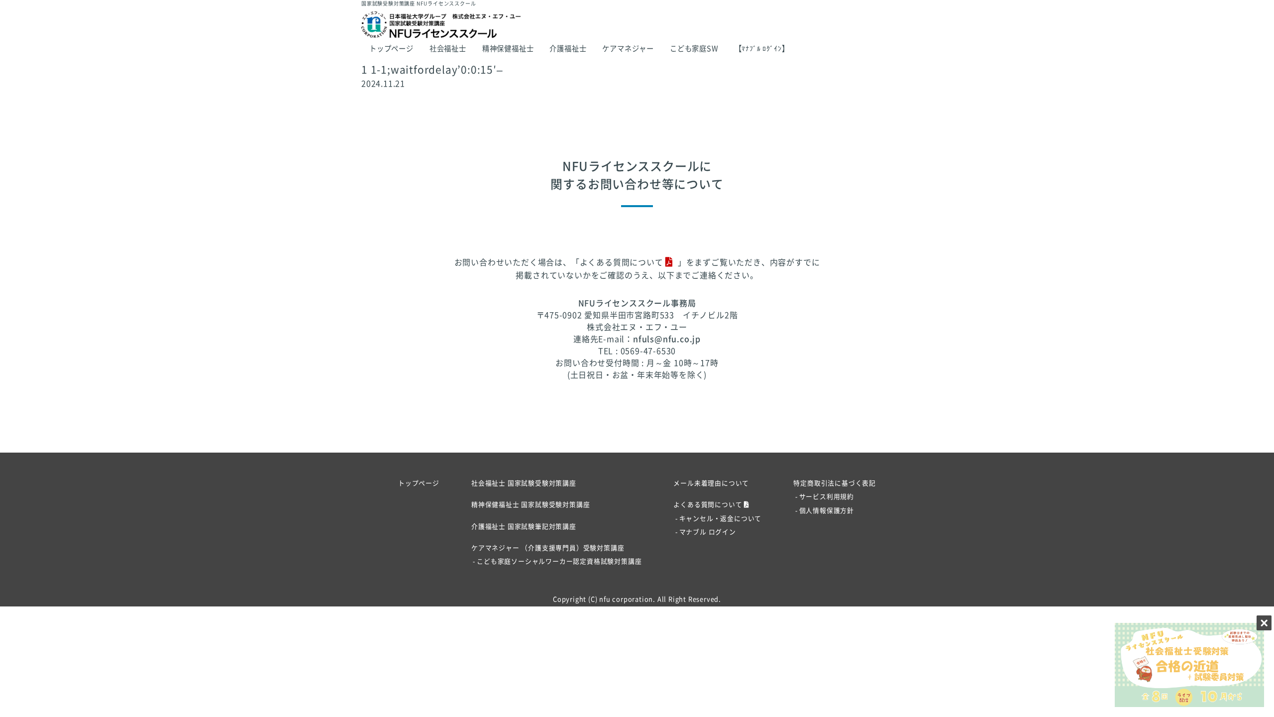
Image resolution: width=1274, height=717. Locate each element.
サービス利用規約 (826, 496)
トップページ (391, 48)
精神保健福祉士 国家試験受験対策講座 (530, 504)
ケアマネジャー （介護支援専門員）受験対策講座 (547, 548)
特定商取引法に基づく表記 (834, 483)
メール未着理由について (711, 483)
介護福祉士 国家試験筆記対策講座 (523, 526)
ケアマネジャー (628, 48)
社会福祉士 (447, 48)
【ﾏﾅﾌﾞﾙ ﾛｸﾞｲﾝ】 (762, 48)
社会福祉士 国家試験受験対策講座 (523, 483)
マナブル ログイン (707, 532)
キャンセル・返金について (720, 518)
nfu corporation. (627, 599)
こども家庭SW (694, 48)
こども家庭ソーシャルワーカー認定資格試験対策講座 (559, 561)
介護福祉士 (567, 48)
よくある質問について (621, 262)
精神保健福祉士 (508, 48)
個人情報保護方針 (826, 510)
